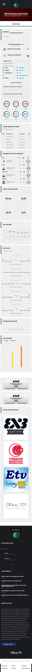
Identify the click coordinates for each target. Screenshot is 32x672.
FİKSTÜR (13, 668)
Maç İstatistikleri (16, 264)
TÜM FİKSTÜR (8, 250)
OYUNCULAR (4, 668)
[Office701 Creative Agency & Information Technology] (16, 653)
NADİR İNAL (8, 139)
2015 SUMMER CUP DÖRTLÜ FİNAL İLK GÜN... (13, 590)
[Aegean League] (16, 4)
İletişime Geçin (8, 644)
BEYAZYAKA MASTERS (15, 15)
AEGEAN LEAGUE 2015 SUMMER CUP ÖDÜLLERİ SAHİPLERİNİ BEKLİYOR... (13, 586)
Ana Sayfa (6, 15)
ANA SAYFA (4, 665)
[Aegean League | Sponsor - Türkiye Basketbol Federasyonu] (16, 453)
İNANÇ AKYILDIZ (9, 145)
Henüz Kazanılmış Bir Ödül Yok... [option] (16, 329)
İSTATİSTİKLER (26, 668)
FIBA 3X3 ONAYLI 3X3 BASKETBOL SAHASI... (12, 576)
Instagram (12, 564)
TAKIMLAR (24, 665)
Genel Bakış (16, 24)
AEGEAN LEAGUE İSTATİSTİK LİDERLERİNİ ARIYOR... (14, 595)
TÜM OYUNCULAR (9, 129)
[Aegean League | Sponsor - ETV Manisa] (16, 480)
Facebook (4, 564)
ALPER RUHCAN (9, 136)
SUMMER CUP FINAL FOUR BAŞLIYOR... (11, 581)
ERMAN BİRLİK (9, 142)
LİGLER (13, 665)
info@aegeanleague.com (10, 554)
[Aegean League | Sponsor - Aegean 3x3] (16, 427)
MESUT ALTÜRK (9, 147)
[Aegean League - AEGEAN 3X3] (16, 384)
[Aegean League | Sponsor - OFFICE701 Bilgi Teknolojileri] (16, 506)
